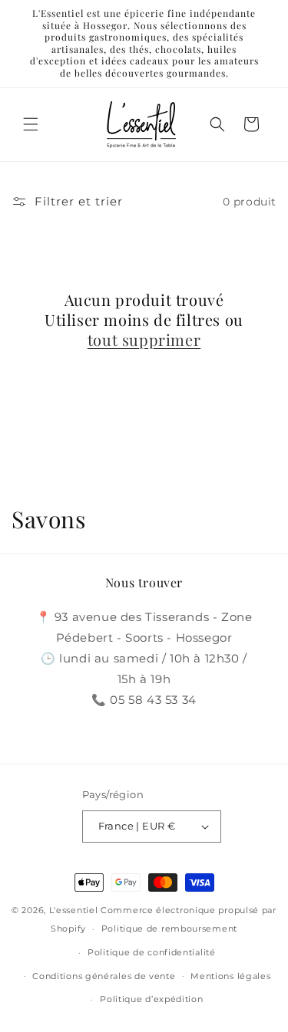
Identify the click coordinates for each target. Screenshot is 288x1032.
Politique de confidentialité (152, 952)
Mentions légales (230, 976)
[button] (31, 124)
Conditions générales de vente (103, 976)
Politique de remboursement (169, 928)
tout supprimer (144, 340)
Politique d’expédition (151, 999)
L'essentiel (73, 910)
